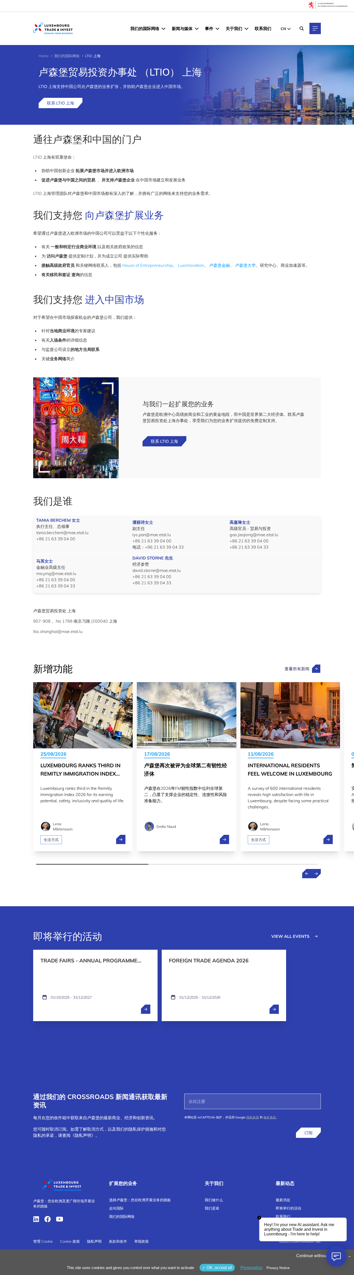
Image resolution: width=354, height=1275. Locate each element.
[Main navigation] (315, 28)
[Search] (301, 28)
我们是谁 (212, 1208)
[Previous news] (306, 873)
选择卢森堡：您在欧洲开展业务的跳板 (140, 1200)
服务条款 (270, 1117)
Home (44, 56)
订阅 (308, 1132)
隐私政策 (252, 1117)
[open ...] (145, 1009)
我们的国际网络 (144, 28)
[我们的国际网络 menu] (163, 28)
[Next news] (316, 873)
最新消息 (283, 1200)
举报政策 (141, 1241)
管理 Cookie (43, 1241)
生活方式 (51, 839)
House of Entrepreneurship (147, 265)
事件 (209, 28)
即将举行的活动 (288, 1208)
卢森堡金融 (219, 265)
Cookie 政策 (70, 1241)
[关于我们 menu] (246, 28)
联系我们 (263, 28)
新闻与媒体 (182, 28)
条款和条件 (118, 1241)
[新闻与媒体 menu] (197, 28)
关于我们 (234, 28)
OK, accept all (219, 1267)
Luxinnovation (191, 265)
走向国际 (116, 1208)
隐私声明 (94, 1241)
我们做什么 (214, 1200)
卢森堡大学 (245, 265)
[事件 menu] (217, 28)
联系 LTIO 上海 (60, 103)
